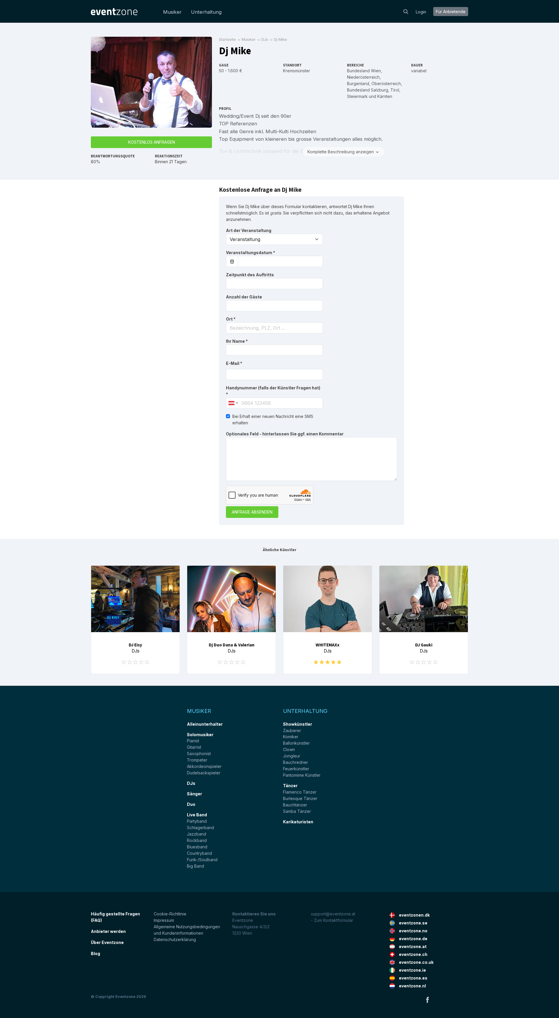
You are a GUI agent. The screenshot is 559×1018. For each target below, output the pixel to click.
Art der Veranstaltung (248, 230)
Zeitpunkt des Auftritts (250, 274)
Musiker (172, 12)
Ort (231, 319)
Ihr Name (237, 341)
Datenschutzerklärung (175, 939)
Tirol (394, 89)
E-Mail (234, 363)
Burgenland (358, 83)
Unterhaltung (206, 12)
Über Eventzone (107, 942)
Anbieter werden (108, 931)
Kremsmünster (296, 70)
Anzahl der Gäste (244, 296)
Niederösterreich (363, 77)
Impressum (164, 920)
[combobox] (274, 327)
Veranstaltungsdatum (250, 252)
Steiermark (357, 96)
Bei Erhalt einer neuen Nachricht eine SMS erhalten (272, 419)
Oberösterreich (386, 83)
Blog (95, 953)
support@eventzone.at (333, 913)
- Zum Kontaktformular (332, 920)
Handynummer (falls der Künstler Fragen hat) (273, 391)
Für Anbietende (451, 11)
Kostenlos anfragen (151, 142)
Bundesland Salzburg (367, 89)
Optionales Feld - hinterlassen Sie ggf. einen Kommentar (285, 433)
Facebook (427, 999)
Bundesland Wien (364, 70)
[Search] (406, 11)
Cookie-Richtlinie (170, 913)
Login (421, 11)
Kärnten (384, 96)
